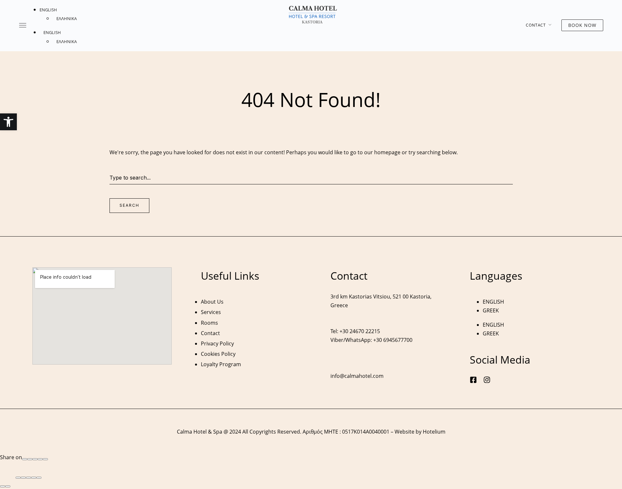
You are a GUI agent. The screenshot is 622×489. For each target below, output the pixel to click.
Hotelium (434, 431)
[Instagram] (486, 379)
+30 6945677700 (392, 339)
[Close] (18, 478)
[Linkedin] (45, 459)
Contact (536, 25)
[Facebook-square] (473, 379)
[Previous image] (2, 486)
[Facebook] (24, 459)
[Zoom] (38, 478)
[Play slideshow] (33, 478)
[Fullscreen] (28, 478)
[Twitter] (35, 459)
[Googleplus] (29, 459)
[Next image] (7, 486)
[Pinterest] (40, 459)
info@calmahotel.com (357, 375)
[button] (8, 121)
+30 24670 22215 (360, 331)
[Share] (23, 478)
